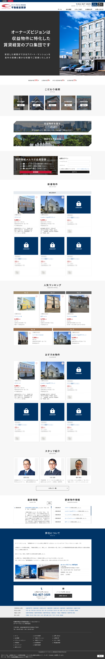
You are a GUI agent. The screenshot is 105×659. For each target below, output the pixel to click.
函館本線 (53, 612)
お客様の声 (56, 638)
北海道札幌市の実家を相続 (31, 507)
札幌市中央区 (77, 608)
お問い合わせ (57, 635)
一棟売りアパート (38, 640)
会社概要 (17, 638)
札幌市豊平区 (29, 608)
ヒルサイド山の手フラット (48, 217)
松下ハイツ (44, 316)
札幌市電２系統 (71, 612)
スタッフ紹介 (57, 640)
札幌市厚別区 (69, 608)
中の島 (57, 615)
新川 (39, 615)
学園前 (27, 615)
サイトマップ (18, 645)
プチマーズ (17, 217)
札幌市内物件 (37, 645)
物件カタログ (18, 647)
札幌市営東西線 (30, 612)
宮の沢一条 (56, 610)
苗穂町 (76, 610)
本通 (61, 610)
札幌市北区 (56, 608)
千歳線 (58, 612)
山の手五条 (50, 610)
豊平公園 (46, 615)
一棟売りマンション (39, 638)
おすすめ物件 (37, 635)
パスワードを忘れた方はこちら (83, 168)
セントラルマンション (70, 518)
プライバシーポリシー (20, 640)
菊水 (35, 615)
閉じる (100, 656)
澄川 (50, 615)
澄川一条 (44, 610)
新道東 (61, 615)
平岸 (53, 615)
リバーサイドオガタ (37, 335)
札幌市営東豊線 (38, 612)
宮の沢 (31, 615)
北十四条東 (71, 610)
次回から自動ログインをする (68, 168)
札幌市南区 (62, 608)
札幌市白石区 (43, 608)
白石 (42, 615)
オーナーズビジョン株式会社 (69, 564)
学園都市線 (64, 612)
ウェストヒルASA (72, 316)
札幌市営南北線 (47, 612)
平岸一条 (28, 610)
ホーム (16, 635)
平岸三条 (33, 610)
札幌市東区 (36, 608)
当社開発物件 (37, 642)
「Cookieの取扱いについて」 (17, 657)
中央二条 (65, 610)
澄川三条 (39, 610)
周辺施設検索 (57, 642)
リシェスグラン (68, 514)
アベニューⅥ (18, 316)
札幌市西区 (49, 608)
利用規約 (17, 642)
